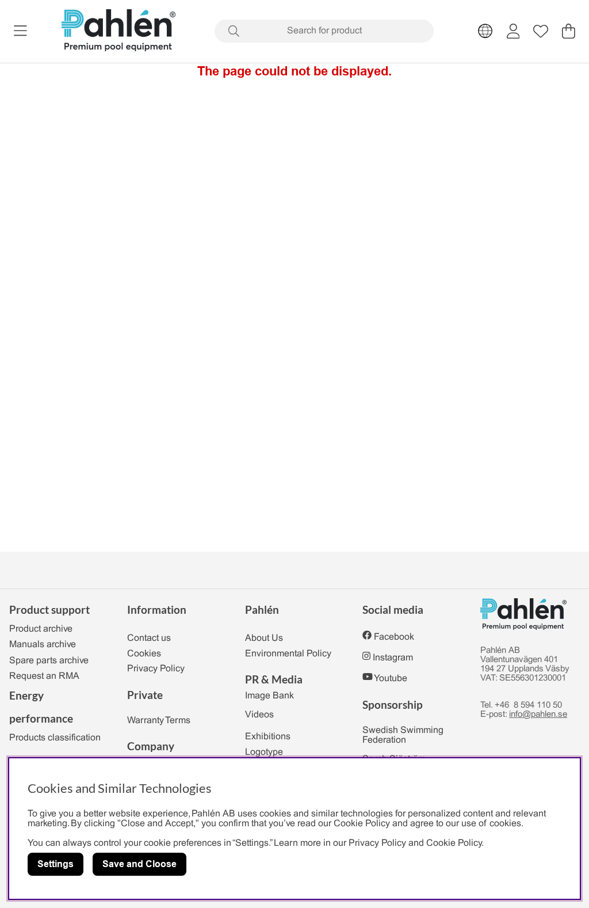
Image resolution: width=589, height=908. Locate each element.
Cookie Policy (453, 843)
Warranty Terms (158, 720)
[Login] (513, 31)
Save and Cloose (139, 863)
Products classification (55, 738)
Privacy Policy (156, 668)
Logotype (264, 752)
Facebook (394, 637)
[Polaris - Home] (118, 31)
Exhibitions (267, 736)
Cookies (144, 653)
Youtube (390, 678)
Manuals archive (42, 644)
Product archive (40, 629)
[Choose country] (485, 31)
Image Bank (269, 696)
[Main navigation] (20, 31)
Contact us (149, 638)
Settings (55, 863)
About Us (264, 638)
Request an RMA (44, 676)
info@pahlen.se (538, 715)
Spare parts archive (49, 660)
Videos (259, 715)
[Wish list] (541, 31)
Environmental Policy (288, 653)
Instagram (393, 658)
